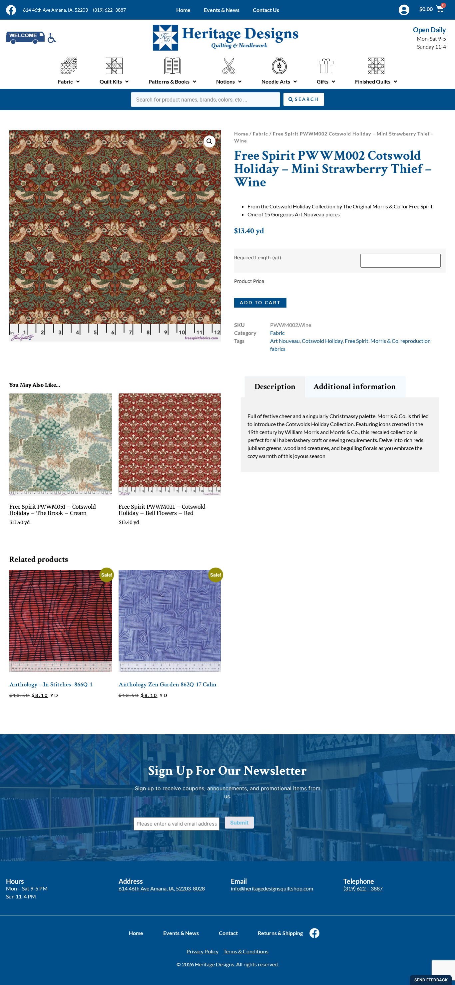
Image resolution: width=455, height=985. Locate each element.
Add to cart (260, 302)
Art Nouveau (285, 341)
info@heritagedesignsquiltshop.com (272, 888)
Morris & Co (384, 341)
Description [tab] (274, 386)
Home (183, 10)
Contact (228, 933)
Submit (239, 822)
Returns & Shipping (280, 933)
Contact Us (266, 10)
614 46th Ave (134, 888)
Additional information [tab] (354, 386)
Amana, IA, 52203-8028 (177, 888)
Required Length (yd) (257, 257)
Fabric (260, 133)
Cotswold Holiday (322, 341)
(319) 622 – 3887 (363, 888)
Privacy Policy (203, 951)
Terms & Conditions (246, 951)
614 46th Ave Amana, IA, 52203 (55, 10)
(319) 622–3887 (109, 10)
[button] (210, 141)
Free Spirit (356, 341)
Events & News (221, 10)
